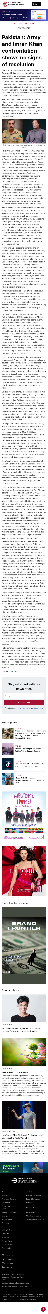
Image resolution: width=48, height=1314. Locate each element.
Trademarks (6, 1248)
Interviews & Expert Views (9, 1207)
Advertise (5, 1237)
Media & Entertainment (10, 1212)
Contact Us (6, 1234)
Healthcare (6, 1203)
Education (5, 1195)
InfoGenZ (29, 1203)
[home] (13, 4)
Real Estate (30, 1212)
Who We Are (7, 1230)
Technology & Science (35, 1219)
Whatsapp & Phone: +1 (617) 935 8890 (17, 1287)
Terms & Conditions (23, 708)
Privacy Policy (38, 708)
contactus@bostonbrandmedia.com (15, 1283)
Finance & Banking (9, 1199)
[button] (36, 4)
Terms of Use (7, 1245)
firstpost (13, 671)
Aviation (29, 1192)
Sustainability (7, 1219)
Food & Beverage (33, 1199)
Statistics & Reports (33, 1216)
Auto (3, 1192)
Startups (5, 1216)
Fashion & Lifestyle (33, 1195)
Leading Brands (32, 1207)
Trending (5, 1223)
